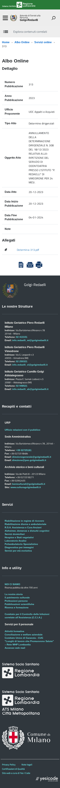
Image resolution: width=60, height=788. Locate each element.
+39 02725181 (24, 450)
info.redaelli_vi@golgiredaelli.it (30, 364)
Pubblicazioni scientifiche (19, 604)
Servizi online (43, 42)
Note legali (27, 764)
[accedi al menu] (5, 18)
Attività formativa (14, 631)
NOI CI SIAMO (12, 584)
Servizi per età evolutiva (18, 550)
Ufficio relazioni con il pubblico (22, 429)
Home (6, 42)
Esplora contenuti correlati (30, 31)
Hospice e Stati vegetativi (19, 537)
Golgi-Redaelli (29, 20)
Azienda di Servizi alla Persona (30, 16)
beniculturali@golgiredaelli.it (28, 484)
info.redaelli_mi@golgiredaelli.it (30, 340)
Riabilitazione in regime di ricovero (24, 520)
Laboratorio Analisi (15, 540)
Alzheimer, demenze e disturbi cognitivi (27, 530)
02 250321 (21, 361)
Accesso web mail (15, 648)
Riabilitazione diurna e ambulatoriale (25, 524)
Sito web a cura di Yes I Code (16, 773)
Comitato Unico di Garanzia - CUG (24, 638)
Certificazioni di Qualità (13, 769)
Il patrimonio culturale (17, 597)
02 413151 (21, 337)
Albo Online (22, 42)
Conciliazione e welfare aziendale (23, 634)
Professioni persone (16, 601)
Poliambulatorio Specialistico (21, 544)
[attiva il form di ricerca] (53, 17)
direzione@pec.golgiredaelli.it (29, 460)
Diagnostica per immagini (19, 547)
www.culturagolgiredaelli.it (25, 487)
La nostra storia (14, 594)
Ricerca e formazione (16, 607)
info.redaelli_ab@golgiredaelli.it (30, 389)
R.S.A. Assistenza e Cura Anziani (23, 527)
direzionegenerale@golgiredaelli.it (31, 457)
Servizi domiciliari (15, 534)
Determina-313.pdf (28, 250)
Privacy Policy (9, 764)
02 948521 (21, 385)
